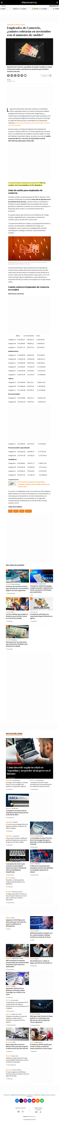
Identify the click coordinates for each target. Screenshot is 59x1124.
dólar (10, 511)
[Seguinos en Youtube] (34, 1101)
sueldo (22, 511)
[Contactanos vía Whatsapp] (23, 1111)
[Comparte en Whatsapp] (15, 75)
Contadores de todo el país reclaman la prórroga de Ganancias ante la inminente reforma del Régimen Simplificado (16, 868)
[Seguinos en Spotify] (42, 1101)
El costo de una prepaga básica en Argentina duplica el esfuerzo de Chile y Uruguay (17, 826)
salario (16, 511)
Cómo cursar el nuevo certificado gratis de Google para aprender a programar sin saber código (16, 840)
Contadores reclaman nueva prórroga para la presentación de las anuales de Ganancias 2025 (40, 784)
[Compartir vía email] (25, 75)
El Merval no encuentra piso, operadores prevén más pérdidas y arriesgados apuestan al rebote (41, 869)
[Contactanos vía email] (18, 1111)
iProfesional (10, 25)
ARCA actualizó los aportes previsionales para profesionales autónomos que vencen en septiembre (17, 963)
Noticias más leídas (14, 733)
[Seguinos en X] (21, 1101)
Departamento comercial (38, 1108)
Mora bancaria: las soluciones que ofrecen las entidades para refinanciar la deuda (17, 644)
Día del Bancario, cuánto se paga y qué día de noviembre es (41, 962)
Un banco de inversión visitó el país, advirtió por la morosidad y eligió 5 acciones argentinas (17, 588)
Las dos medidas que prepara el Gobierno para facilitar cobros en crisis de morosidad (17, 616)
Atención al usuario (21, 1108)
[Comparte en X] (11, 75)
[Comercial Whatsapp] (40, 1112)
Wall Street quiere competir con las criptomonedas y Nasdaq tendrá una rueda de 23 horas (41, 935)
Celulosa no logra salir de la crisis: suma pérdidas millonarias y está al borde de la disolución (17, 1060)
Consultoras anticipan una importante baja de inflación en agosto (41, 616)
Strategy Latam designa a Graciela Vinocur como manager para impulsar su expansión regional (17, 784)
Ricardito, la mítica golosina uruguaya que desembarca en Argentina (15, 882)
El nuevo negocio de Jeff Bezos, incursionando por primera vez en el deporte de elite (17, 1074)
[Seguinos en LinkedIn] (29, 1101)
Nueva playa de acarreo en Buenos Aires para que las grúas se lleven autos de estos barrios (17, 1046)
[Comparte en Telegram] (22, 75)
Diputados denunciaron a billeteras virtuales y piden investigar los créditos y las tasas (15, 991)
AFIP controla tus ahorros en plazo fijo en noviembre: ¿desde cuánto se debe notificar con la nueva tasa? (33, 484)
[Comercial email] (36, 1112)
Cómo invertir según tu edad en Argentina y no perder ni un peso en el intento (29, 770)
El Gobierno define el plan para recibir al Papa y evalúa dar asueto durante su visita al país (41, 1046)
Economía (17, 25)
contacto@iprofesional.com (29, 1119)
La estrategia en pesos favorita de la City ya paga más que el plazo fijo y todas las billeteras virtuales (41, 841)
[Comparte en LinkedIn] (18, 75)
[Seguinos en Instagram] (25, 1101)
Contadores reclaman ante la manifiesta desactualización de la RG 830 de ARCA (17, 813)
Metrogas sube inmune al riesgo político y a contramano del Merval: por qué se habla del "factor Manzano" (41, 1019)
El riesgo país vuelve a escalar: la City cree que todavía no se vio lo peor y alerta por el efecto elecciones (16, 897)
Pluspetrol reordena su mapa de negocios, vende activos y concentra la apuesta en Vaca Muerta (16, 1019)
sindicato (28, 511)
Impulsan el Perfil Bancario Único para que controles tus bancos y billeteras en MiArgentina (16, 923)
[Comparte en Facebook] (8, 75)
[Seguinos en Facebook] (17, 1101)
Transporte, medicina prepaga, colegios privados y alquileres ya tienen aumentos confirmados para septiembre (41, 589)
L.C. (10, 79)
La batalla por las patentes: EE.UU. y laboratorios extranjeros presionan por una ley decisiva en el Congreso (17, 1005)
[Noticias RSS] (38, 1101)
